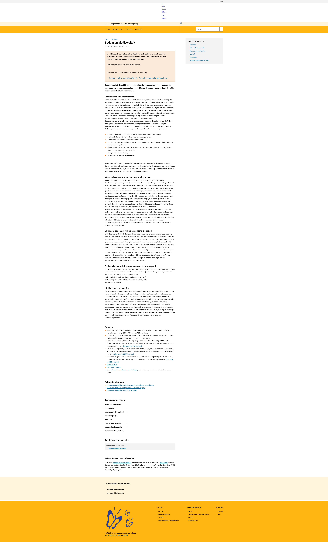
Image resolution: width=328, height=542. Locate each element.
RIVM (118, 535)
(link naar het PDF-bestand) (132, 346)
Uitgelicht (138, 29)
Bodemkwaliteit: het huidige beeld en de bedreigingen (126, 388)
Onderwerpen (117, 29)
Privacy (190, 517)
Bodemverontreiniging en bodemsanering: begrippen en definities (130, 385)
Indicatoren (129, 29)
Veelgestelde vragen (164, 514)
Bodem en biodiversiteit (117, 448)
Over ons (160, 511)
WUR (126, 535)
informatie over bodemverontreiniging (124, 370)
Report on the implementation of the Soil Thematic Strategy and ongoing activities (138, 78)
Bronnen (193, 45)
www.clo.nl (164, 463)
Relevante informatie (197, 48)
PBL (113, 535)
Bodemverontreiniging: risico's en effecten (122, 390)
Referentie (193, 57)
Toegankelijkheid (193, 521)
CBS (109, 535)
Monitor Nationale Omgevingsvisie (168, 521)
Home (108, 29)
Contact (160, 517)
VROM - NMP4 (112, 365)
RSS (219, 514)
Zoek (221, 29)
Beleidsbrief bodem (114, 367)
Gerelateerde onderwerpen (199, 60)
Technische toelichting (197, 51)
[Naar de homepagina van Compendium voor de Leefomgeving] (164, 12)
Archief (192, 54)
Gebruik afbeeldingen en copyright (198, 514)
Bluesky (220, 511)
